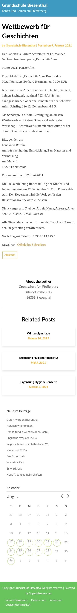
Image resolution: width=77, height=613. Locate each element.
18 (20, 541)
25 (20, 550)
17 (11, 541)
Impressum (56, 600)
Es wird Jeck (14, 468)
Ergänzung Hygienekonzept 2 (38, 357)
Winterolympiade (38, 333)
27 (38, 550)
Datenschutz (38, 600)
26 (29, 550)
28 (47, 550)
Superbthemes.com (40, 593)
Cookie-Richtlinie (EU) (18, 605)
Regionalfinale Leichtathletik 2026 (28, 444)
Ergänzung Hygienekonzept (38, 382)
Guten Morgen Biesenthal (22, 419)
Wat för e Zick (15, 462)
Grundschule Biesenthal (24, 5)
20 (38, 541)
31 (11, 559)
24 (11, 550)
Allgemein (9, 255)
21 (47, 541)
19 (29, 541)
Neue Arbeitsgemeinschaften (24, 474)
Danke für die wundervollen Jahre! (27, 432)
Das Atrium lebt (16, 456)
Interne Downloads (16, 600)
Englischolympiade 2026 (22, 438)
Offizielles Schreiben (31, 244)
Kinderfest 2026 (17, 450)
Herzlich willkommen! (20, 425)
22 (56, 541)
